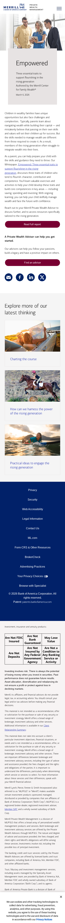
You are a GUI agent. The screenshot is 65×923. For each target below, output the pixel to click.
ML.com (32, 537)
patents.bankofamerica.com (37, 601)
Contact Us (32, 528)
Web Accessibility (32, 509)
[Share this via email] (8, 277)
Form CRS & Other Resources (32, 547)
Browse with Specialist (32, 585)
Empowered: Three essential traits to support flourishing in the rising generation (31, 168)
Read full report (32, 224)
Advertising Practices (32, 566)
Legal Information (32, 518)
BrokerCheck (32, 557)
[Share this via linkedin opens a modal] (31, 277)
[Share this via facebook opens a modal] (20, 277)
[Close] (61, 897)
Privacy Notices (44, 919)
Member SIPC (11, 809)
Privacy (32, 490)
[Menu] (59, 8)
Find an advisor (32, 262)
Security (32, 499)
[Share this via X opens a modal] (42, 277)
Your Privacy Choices (30, 576)
